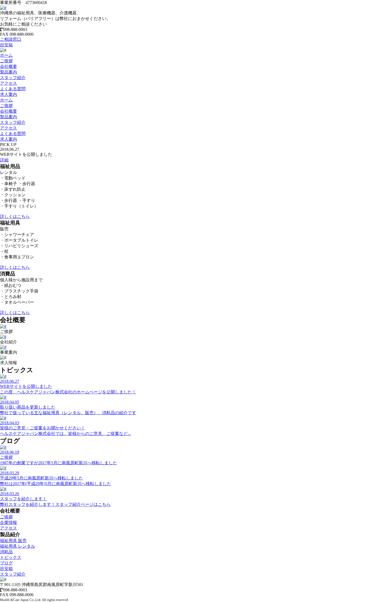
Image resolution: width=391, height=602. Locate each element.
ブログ (6, 563)
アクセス (8, 83)
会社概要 (8, 66)
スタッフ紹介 (13, 77)
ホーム (6, 55)
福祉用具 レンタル (17, 546)
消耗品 (6, 552)
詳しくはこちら (15, 216)
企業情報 (8, 522)
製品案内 (8, 72)
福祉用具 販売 (13, 540)
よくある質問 (13, 89)
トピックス (10, 557)
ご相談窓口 (10, 39)
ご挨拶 (6, 61)
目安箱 (6, 45)
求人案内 (8, 94)
